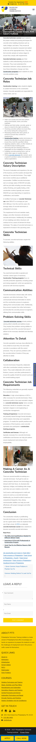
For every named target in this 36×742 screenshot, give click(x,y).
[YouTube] (10, 711)
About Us (4, 657)
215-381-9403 (24, 4)
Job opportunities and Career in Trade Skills (16, 553)
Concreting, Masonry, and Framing (11, 690)
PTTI (18, 524)
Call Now (21, 738)
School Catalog (6, 665)
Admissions (4, 660)
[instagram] (6, 711)
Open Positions (6, 673)
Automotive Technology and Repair (12, 695)
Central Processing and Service (10, 693)
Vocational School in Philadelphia (13, 563)
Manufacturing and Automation (11, 687)
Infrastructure (5, 662)
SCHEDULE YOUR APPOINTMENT (35, 375)
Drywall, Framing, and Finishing (11, 698)
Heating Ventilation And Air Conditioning (13, 701)
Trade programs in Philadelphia (13, 555)
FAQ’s (3, 667)
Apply (7, 738)
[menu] (33, 9)
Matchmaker (5, 670)
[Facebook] (2, 711)
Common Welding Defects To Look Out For (18, 573)
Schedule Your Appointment (18, 2)
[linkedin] (15, 711)
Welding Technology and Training (11, 682)
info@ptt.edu (13, 4)
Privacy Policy (24, 732)
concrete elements (14, 155)
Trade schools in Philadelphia (22, 560)
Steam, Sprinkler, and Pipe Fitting (11, 685)
